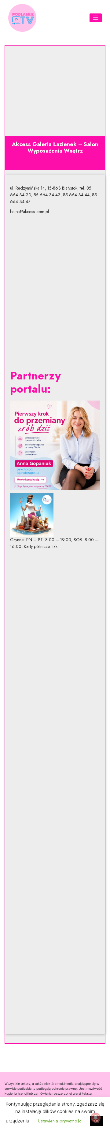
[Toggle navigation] (96, 17)
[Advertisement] (55, 292)
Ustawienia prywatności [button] (60, 1121)
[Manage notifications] (96, 1117)
